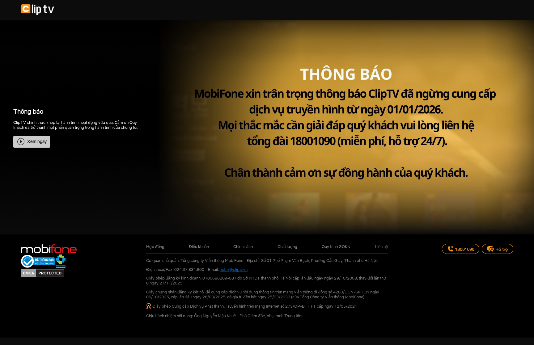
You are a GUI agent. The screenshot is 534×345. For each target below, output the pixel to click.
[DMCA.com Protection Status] (42, 275)
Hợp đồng (155, 246)
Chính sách (243, 246)
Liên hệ (381, 246)
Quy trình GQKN (336, 246)
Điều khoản (199, 246)
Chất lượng (287, 246)
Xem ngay (37, 141)
